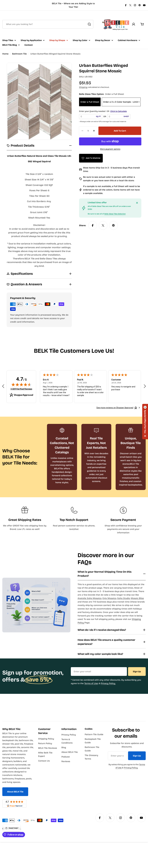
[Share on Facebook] (92, 225)
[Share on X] (103, 225)
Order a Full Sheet (89, 102)
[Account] (133, 24)
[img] (21, 384)
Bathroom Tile (19, 53)
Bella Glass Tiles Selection (115, 214)
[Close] (137, 202)
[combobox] (47, 24)
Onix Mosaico (109, 598)
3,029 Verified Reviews (21, 389)
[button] (145, 421)
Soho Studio (123, 598)
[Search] (89, 24)
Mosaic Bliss (137, 598)
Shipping (83, 87)
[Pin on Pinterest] (113, 225)
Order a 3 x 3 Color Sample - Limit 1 (121, 102)
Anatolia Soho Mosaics (89, 598)
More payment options (110, 149)
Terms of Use (91, 683)
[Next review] (145, 386)
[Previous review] (3, 386)
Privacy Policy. (108, 683)
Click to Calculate (118, 111)
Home (5, 53)
